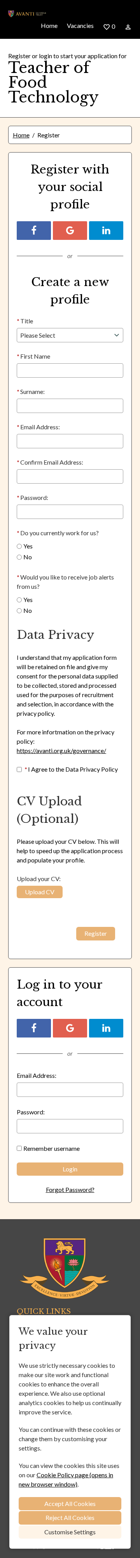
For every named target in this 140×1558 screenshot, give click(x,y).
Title (25, 320)
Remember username (51, 1148)
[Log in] (128, 27)
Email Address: (38, 426)
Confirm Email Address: (50, 462)
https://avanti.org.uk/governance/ (61, 750)
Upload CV (39, 891)
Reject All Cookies (70, 1517)
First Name (33, 356)
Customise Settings (70, 1531)
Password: (32, 497)
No (27, 556)
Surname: (31, 391)
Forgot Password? (70, 1189)
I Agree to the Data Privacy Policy (71, 769)
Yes (28, 546)
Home (49, 25)
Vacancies (80, 25)
